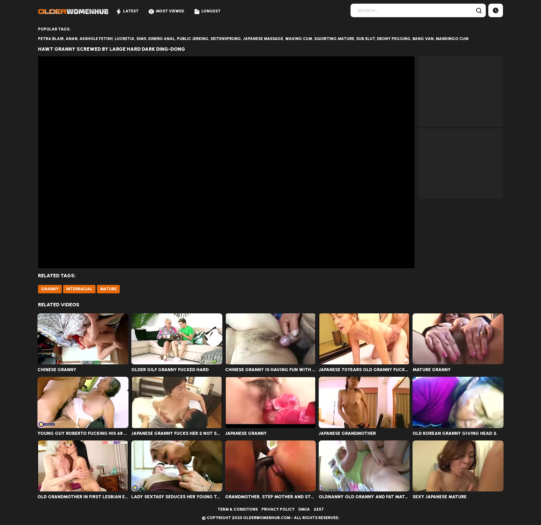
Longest (211, 11)
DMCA (304, 509)
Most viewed (170, 11)
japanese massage (263, 38)
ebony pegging (394, 38)
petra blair (51, 38)
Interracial (79, 289)
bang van (423, 38)
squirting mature (334, 38)
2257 (319, 509)
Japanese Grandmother (347, 433)
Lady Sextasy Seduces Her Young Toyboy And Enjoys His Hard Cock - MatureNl (176, 496)
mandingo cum (452, 38)
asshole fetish (96, 38)
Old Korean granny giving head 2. (455, 433)
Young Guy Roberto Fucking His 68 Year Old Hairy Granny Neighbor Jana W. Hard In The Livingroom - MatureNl (82, 433)
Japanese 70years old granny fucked (364, 369)
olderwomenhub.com (267, 517)
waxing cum (298, 38)
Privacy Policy (278, 509)
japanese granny (246, 433)
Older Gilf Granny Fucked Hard (170, 369)
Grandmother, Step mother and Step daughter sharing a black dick (270, 496)
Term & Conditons (238, 509)
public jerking (193, 38)
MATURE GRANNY (432, 369)
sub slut (365, 38)
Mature (108, 289)
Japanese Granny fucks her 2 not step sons (176, 433)
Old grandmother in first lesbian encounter (82, 496)
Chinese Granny (56, 369)
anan (71, 38)
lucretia (124, 38)
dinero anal (161, 38)
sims (141, 38)
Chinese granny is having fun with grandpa (270, 369)
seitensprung (225, 38)
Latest (131, 11)
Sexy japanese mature (440, 496)
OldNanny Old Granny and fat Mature (364, 496)
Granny (50, 289)
